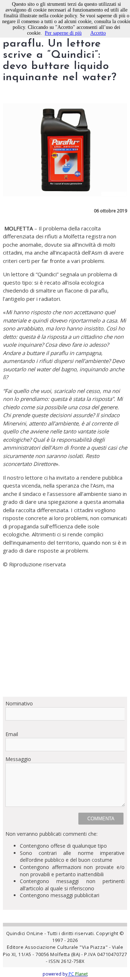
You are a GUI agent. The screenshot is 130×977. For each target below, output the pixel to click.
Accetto (98, 33)
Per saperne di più (63, 33)
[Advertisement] (65, 639)
